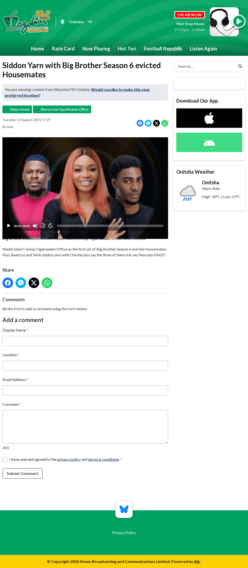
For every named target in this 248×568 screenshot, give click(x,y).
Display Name (15, 330)
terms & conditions (103, 459)
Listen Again (203, 48)
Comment (11, 404)
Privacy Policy (124, 532)
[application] (85, 184)
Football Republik (163, 48)
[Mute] (35, 225)
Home (37, 48)
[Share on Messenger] (148, 123)
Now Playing (96, 48)
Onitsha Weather (195, 172)
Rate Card (63, 48)
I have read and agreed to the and (65, 459)
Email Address (15, 379)
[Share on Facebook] (140, 123)
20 (43, 226)
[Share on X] (156, 123)
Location (10, 354)
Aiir (197, 561)
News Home (20, 109)
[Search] (240, 66)
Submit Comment (22, 473)
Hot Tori (127, 48)
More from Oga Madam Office (65, 109)
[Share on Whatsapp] (164, 123)
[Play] (8, 225)
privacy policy (69, 459)
